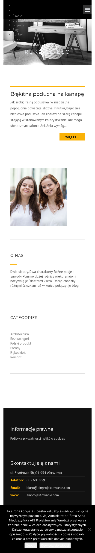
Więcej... (72, 137)
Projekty (18, 25)
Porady (15, 348)
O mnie (17, 16)
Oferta (17, 20)
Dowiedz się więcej (55, 545)
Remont (16, 357)
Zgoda (30, 545)
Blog (15, 29)
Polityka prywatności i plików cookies (37, 438)
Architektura (19, 334)
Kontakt (18, 34)
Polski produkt (20, 343)
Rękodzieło (18, 352)
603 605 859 (36, 480)
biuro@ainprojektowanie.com (48, 488)
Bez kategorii (20, 338)
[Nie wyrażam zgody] (89, 529)
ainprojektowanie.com (43, 495)
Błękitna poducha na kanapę (47, 94)
